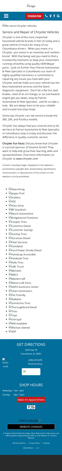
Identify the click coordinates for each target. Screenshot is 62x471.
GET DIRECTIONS (31, 344)
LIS (38, 448)
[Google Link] (58, 16)
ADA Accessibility (19, 443)
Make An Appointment (31, 399)
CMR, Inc (33, 435)
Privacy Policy (34, 443)
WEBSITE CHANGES (31, 426)
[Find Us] (50, 16)
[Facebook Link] (54, 16)
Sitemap (46, 443)
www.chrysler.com (27, 158)
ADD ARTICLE (28, 448)
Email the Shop (35, 363)
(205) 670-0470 (35, 360)
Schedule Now (34, 16)
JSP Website (42, 435)
